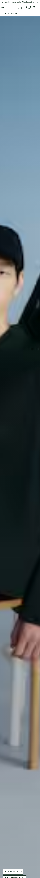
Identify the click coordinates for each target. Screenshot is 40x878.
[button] (18, 8)
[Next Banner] (37, 2)
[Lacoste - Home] (3, 8)
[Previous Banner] (2, 2)
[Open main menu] (37, 8)
